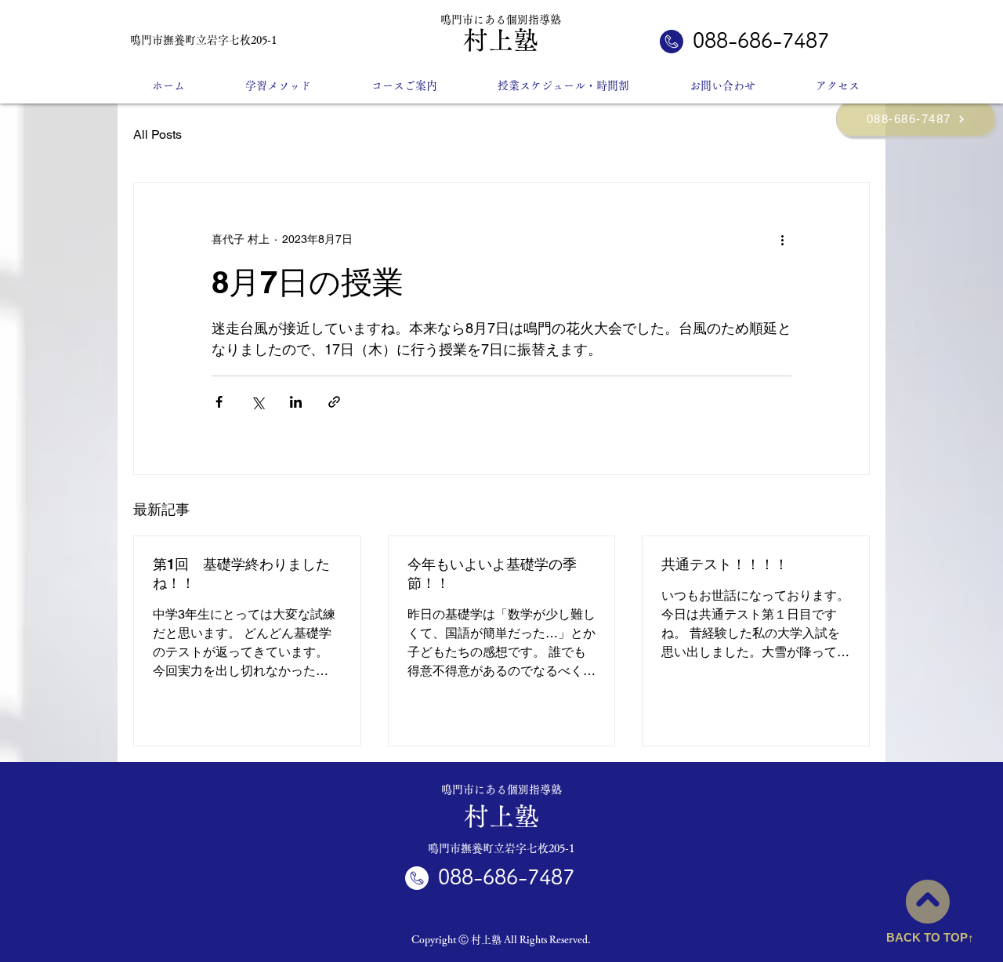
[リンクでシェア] (334, 401)
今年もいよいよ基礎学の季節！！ (492, 573)
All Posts (157, 134)
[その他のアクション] (782, 239)
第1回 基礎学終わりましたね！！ (241, 573)
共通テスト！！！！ (724, 564)
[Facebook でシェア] (219, 401)
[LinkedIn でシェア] (295, 401)
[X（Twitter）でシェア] (257, 401)
